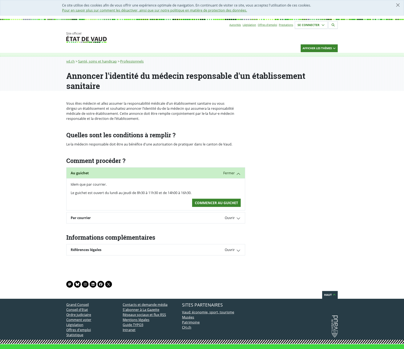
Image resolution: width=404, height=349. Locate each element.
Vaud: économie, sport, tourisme (208, 312)
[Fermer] (398, 5)
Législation (249, 25)
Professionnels (132, 61)
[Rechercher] (333, 25)
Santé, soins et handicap (97, 61)
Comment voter (78, 319)
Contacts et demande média (145, 304)
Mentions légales (136, 319)
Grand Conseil (77, 304)
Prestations (286, 25)
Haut (328, 295)
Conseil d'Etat (77, 309)
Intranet (129, 330)
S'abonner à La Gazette (141, 309)
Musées (188, 317)
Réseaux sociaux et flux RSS (144, 314)
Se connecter (309, 25)
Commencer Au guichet (216, 203)
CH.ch (186, 327)
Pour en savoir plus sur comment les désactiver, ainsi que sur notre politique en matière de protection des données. (154, 10)
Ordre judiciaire (78, 314)
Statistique (74, 335)
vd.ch (70, 61)
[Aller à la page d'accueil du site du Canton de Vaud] (121, 37)
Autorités (235, 25)
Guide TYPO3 (133, 325)
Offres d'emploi (267, 25)
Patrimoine (191, 322)
